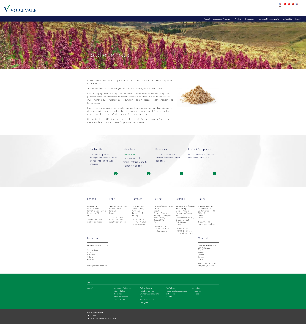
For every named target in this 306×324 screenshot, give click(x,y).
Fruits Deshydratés (147, 291)
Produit (238, 19)
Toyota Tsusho (119, 299)
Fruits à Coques (146, 288)
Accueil (207, 19)
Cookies (93, 315)
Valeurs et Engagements (269, 19)
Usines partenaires (121, 296)
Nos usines (118, 294)
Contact (298, 19)
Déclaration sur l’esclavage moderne (103, 318)
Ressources (249, 19)
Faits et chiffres (119, 291)
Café (141, 296)
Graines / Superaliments (149, 294)
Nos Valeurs (170, 288)
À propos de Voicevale (221, 19)
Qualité (169, 296)
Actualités (287, 19)
